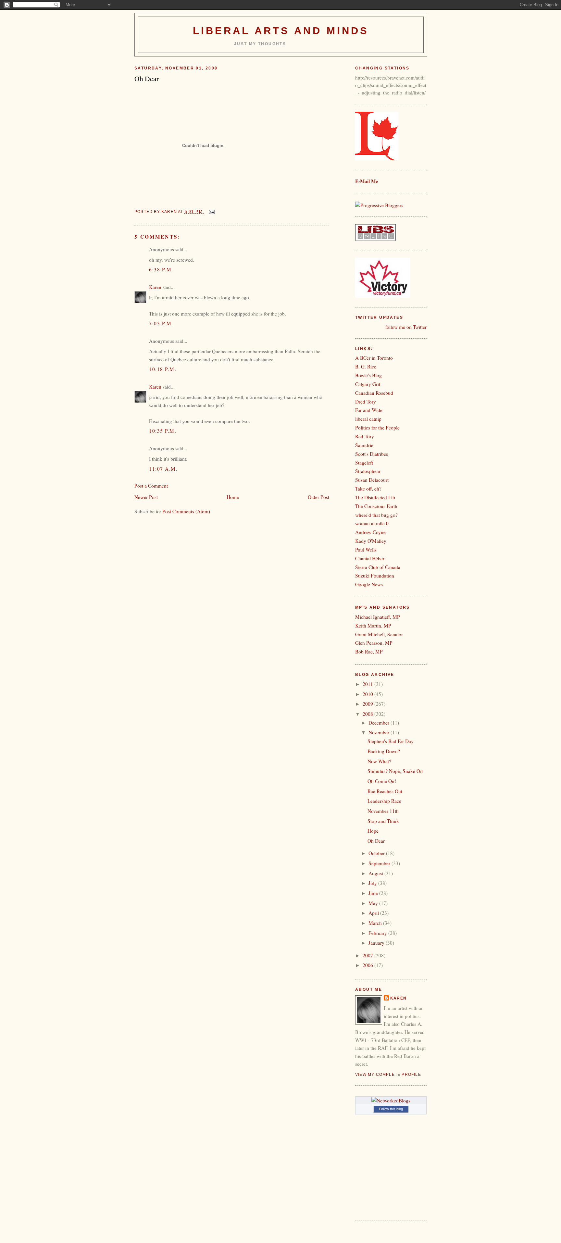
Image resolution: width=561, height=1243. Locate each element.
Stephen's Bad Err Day (391, 741)
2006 (368, 965)
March (375, 923)
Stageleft (364, 462)
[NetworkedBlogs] (390, 1100)
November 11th (383, 811)
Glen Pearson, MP (374, 643)
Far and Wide (368, 410)
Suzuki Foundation (374, 575)
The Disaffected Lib (375, 497)
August (376, 873)
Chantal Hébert (370, 558)
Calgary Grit (367, 384)
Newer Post (146, 497)
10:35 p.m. (162, 431)
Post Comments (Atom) (186, 511)
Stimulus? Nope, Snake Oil (395, 771)
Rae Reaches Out (385, 791)
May (373, 903)
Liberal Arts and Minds (281, 30)
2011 (368, 684)
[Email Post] (211, 211)
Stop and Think (383, 821)
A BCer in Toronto (374, 357)
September (380, 863)
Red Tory (364, 436)
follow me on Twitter (406, 327)
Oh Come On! (382, 781)
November (379, 732)
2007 (368, 955)
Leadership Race (384, 801)
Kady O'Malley (370, 541)
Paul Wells (366, 549)
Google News (369, 584)
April (374, 913)
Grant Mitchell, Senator (379, 634)
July (373, 883)
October (377, 853)
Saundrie (364, 445)
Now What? (379, 761)
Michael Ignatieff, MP (377, 617)
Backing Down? (384, 751)
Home (233, 497)
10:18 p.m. (162, 369)
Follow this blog (391, 1109)
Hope (373, 830)
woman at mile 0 (372, 523)
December (379, 722)
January (377, 942)
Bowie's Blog (368, 375)
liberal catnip (368, 419)
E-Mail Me (366, 181)
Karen (155, 287)
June (373, 893)
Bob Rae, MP (369, 651)
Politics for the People (377, 427)
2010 (368, 694)
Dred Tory (365, 401)
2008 (368, 714)
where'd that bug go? (376, 515)
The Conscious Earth (376, 506)
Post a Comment (151, 485)
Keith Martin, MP (373, 625)
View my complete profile (388, 1074)
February (378, 933)
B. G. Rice (365, 366)
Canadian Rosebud (374, 393)
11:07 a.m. (163, 469)
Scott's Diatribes (371, 454)
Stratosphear (367, 471)
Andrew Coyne (370, 532)
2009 (368, 704)
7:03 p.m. (161, 323)
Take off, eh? (368, 488)
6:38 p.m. (161, 269)
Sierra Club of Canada (377, 567)
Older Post (318, 497)
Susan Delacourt (372, 480)
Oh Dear (376, 841)
